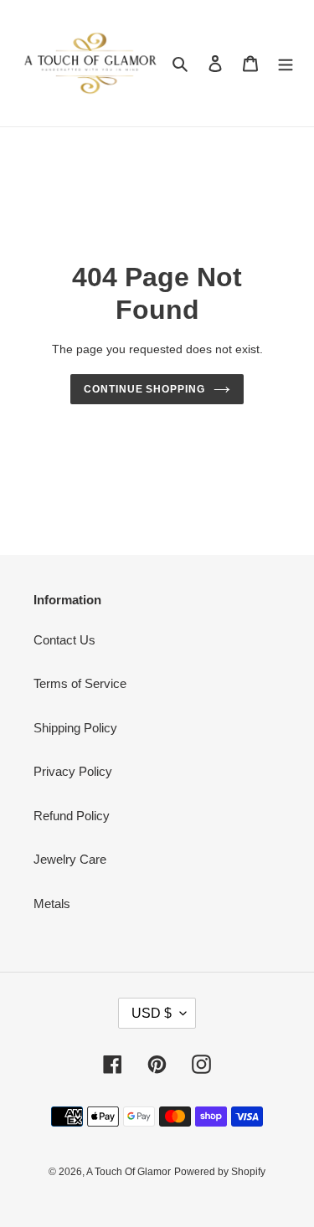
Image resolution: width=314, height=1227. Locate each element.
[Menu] (285, 63)
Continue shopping (145, 389)
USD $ (151, 1013)
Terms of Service (79, 683)
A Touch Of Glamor (128, 1172)
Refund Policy (71, 816)
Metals (51, 903)
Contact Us (64, 640)
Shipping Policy (75, 728)
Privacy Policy (72, 771)
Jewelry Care (69, 859)
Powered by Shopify (219, 1172)
